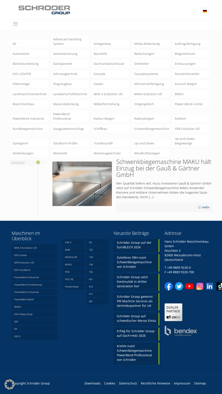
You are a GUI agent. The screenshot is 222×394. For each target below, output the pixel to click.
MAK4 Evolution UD (148, 94)
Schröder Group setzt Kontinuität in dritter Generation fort (132, 281)
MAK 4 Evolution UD (108, 94)
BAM (67, 249)
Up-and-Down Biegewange (185, 141)
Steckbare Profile (65, 143)
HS (90, 242)
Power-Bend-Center (189, 104)
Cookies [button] (109, 383)
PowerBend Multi (24, 299)
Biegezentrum (185, 54)
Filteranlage (21, 84)
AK (15, 328)
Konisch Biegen (186, 84)
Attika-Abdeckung (147, 44)
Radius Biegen (104, 118)
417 (91, 294)
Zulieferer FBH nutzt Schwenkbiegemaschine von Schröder (134, 262)
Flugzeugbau (62, 84)
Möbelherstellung (106, 104)
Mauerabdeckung (66, 104)
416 (91, 286)
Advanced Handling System (67, 41)
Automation (21, 54)
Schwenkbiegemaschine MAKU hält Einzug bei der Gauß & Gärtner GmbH (163, 168)
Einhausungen (185, 64)
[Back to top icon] (201, 385)
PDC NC (69, 279)
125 (91, 249)
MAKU (179, 94)
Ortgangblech (144, 104)
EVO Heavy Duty (23, 314)
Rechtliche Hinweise (155, 383)
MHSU (68, 264)
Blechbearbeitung (26, 64)
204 (16, 321)
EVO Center (20, 255)
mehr (206, 207)
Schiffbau (100, 129)
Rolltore (180, 118)
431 (91, 279)
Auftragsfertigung (188, 44)
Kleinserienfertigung (149, 84)
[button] (9, 384)
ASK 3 (17, 336)
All (14, 44)
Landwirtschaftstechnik (70, 94)
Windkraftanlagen (147, 153)
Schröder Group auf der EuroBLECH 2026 (134, 244)
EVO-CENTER (22, 74)
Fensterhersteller (187, 74)
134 (91, 257)
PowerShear (72, 286)
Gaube (98, 84)
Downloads (93, 383)
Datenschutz (128, 383)
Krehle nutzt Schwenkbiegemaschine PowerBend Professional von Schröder (134, 353)
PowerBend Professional (62, 116)
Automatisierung (65, 54)
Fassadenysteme (146, 74)
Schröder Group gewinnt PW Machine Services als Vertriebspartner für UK (135, 301)
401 (91, 301)
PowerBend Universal (26, 292)
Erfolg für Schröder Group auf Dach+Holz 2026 (136, 333)
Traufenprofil (103, 143)
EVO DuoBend (22, 269)
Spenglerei (20, 143)
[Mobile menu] (15, 23)
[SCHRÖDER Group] (44, 10)
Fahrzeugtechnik (65, 74)
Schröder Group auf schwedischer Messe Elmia (136, 318)
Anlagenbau (102, 44)
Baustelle (100, 54)
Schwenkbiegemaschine (151, 129)
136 (91, 264)
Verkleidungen (23, 153)
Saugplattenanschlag (68, 129)
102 (91, 271)
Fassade (99, 74)
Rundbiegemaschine (27, 129)
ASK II (68, 242)
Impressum (182, 383)
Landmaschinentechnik (29, 94)
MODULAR (71, 257)
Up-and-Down (144, 143)
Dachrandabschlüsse (109, 64)
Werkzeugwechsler (107, 153)
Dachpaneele (62, 64)
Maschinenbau (23, 104)
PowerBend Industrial (28, 118)
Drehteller (141, 64)
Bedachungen (144, 54)
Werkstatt (60, 153)
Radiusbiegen (144, 118)
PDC (67, 271)
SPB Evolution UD (187, 129)
